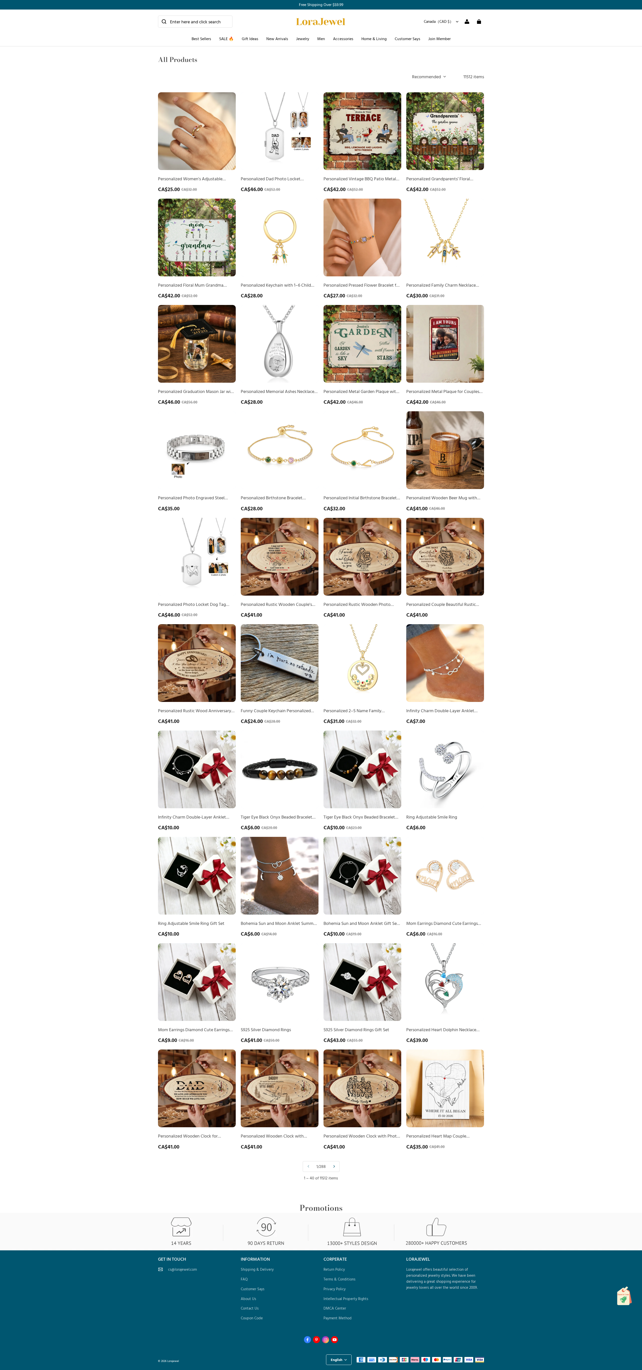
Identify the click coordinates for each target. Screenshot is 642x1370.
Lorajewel (173, 1361)
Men (321, 39)
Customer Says (407, 39)
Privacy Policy (335, 1289)
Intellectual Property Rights (346, 1299)
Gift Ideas (250, 39)
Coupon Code (252, 1318)
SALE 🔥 (226, 39)
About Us (248, 1299)
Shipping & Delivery (257, 1269)
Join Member (439, 39)
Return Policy (334, 1269)
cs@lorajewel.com (182, 1269)
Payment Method (338, 1318)
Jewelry (302, 39)
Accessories (343, 39)
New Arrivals (277, 39)
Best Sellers (201, 39)
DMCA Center (335, 1308)
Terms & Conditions (339, 1279)
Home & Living (374, 39)
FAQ (244, 1279)
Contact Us (250, 1308)
